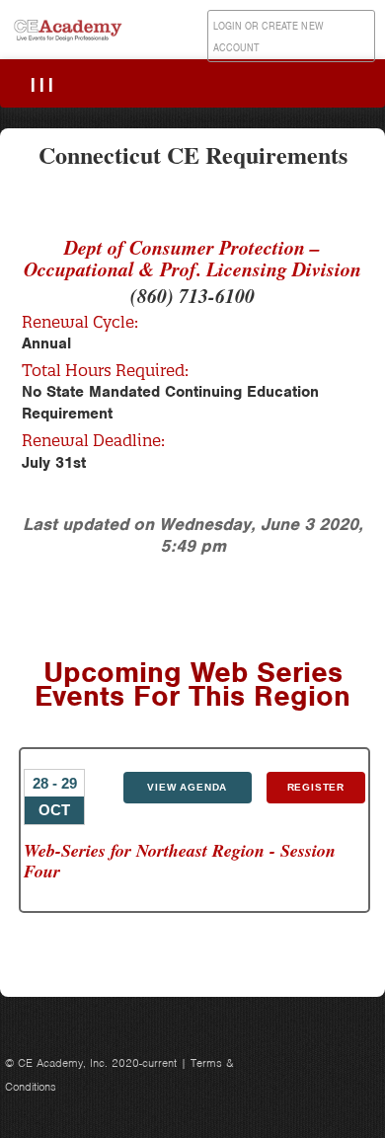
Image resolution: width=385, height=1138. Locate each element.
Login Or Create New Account (268, 36)
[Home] (69, 41)
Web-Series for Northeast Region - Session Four (180, 860)
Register (316, 787)
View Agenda (187, 787)
